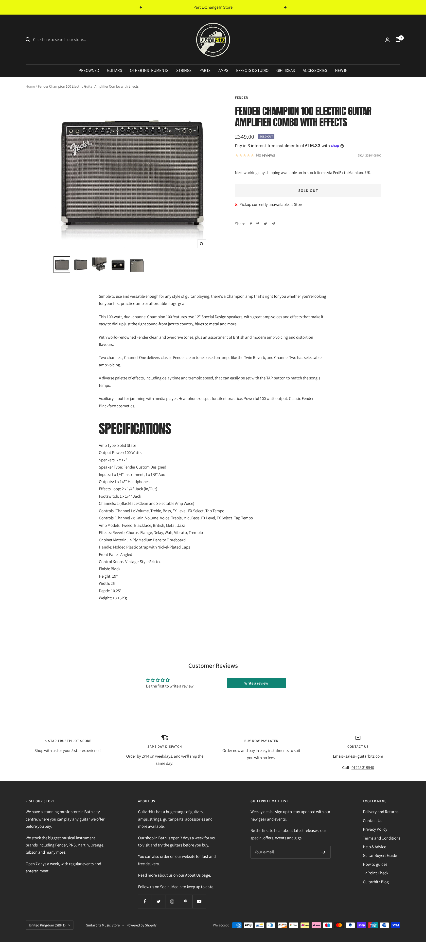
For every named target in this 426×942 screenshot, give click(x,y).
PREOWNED (89, 70)
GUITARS (114, 70)
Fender (241, 97)
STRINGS (184, 70)
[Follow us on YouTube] (199, 901)
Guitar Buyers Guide (380, 855)
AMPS (223, 70)
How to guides (375, 864)
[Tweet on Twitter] (265, 223)
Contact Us (372, 820)
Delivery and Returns (380, 811)
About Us (193, 875)
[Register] (323, 852)
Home (30, 86)
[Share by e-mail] (273, 223)
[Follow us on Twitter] (158, 901)
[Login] (387, 40)
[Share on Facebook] (251, 223)
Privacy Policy (375, 829)
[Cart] (397, 39)
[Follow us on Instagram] (172, 901)
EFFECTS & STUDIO (252, 70)
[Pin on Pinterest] (257, 223)
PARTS (205, 70)
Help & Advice (374, 846)
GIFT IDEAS (285, 70)
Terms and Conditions (381, 838)
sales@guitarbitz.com (364, 756)
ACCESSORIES (315, 70)
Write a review (256, 683)
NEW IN (341, 70)
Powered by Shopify (141, 925)
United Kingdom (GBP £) (47, 925)
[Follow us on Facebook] (145, 901)
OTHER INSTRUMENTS (149, 70)
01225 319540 (363, 767)
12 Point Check (375, 873)
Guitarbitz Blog (376, 881)
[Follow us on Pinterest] (185, 901)
